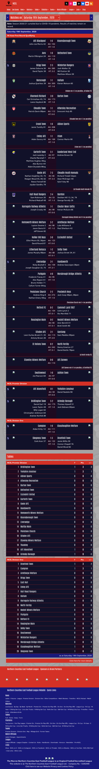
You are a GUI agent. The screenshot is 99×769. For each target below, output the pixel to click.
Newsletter (69, 742)
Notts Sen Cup (52, 709)
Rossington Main (38, 319)
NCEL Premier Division (17, 383)
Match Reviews (63, 698)
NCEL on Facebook (38, 748)
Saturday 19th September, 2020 (21, 31)
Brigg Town (41, 65)
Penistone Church (38, 291)
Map (28, 731)
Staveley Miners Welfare (35, 359)
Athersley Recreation (66, 108)
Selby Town (62, 249)
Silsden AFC (41, 332)
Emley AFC (41, 136)
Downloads (54, 742)
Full (6, 718)
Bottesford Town (64, 53)
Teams (52, 9)
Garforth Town (40, 152)
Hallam (60, 80)
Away (16, 718)
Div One (60, 707)
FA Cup (87, 707)
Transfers (72, 698)
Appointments (21, 737)
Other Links (18, 751)
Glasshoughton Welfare (67, 426)
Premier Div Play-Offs (49, 707)
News (22, 9)
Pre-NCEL (77, 742)
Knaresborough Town (66, 41)
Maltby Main (26, 526)
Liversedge (41, 261)
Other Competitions (51, 698)
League (71, 9)
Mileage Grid (35, 731)
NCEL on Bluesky (63, 748)
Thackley (24, 545)
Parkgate (42, 273)
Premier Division (28, 698)
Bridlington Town (38, 401)
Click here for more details (80, 660)
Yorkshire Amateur (65, 389)
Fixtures (13, 698)
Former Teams (44, 731)
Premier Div (37, 707)
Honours (62, 742)
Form (21, 718)
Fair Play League (20, 723)
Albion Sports (63, 124)
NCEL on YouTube (76, 748)
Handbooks (45, 742)
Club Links (9, 751)
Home (8, 9)
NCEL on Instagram (24, 748)
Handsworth (62, 261)
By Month (29, 707)
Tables (37, 9)
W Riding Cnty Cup (74, 709)
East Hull (24, 582)
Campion (42, 426)
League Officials (10, 742)
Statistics (44, 9)
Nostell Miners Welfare (67, 319)
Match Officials (61, 9)
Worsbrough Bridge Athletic (69, 273)
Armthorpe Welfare (65, 222)
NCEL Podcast (81, 698)
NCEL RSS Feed (88, 748)
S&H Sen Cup (62, 709)
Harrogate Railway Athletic (34, 206)
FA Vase (86, 723)
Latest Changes (10, 737)
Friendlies (84, 709)
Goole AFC (41, 172)
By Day (16, 707)
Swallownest (40, 372)
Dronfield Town (63, 438)
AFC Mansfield (39, 389)
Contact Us (32, 742)
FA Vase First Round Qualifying (21, 35)
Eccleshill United (64, 237)
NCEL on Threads (51, 748)
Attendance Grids (15, 712)
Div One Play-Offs (69, 707)
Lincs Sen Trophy (27, 709)
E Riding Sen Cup (15, 709)
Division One (39, 698)
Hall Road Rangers (38, 194)
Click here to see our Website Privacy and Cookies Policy (49, 766)
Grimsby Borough (64, 401)
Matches (29, 9)
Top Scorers (9, 723)
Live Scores (15, 9)
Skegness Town (39, 438)
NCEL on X (13, 748)
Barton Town (62, 96)
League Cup (80, 707)
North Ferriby (63, 344)
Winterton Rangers (65, 65)
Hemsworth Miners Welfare (34, 222)
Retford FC (41, 307)
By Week (22, 707)
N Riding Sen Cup (40, 709)
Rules (39, 742)
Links (78, 9)
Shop (83, 9)
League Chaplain (22, 742)
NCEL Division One (15, 420)
